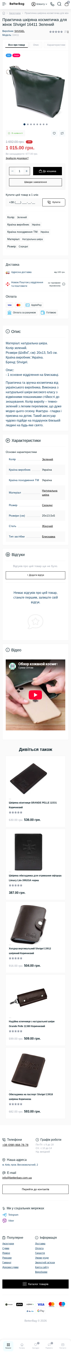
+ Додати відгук (35, 575)
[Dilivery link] (63, 284)
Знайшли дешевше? (17, 158)
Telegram (13, 1214)
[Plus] (26, 171)
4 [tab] (34, 124)
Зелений (47, 459)
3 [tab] (31, 124)
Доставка (40, 1243)
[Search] (59, 4)
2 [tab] (28, 124)
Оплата (39, 1248)
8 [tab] (47, 124)
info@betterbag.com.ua (17, 1177)
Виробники (41, 1272)
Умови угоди (42, 1257)
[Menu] (4, 4)
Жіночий (47, 526)
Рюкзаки (7, 1257)
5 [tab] (37, 124)
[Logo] (16, 4)
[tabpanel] (35, 90)
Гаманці (6, 1262)
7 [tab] (43, 124)
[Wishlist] (10, 944)
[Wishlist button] (54, 133)
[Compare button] (62, 133)
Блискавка (48, 536)
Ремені (6, 1253)
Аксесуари (15, 13)
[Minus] (12, 171)
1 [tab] (24, 124)
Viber (11, 1220)
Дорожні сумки (10, 1267)
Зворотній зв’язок (45, 1262)
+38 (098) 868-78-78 (15, 1144)
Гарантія (40, 1253)
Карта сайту (42, 1267)
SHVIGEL (19, 31)
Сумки (5, 1248)
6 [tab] (40, 124)
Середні (47, 505)
